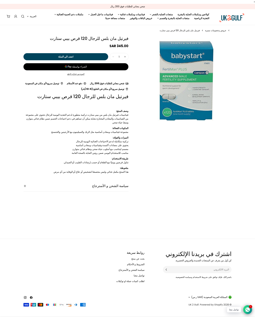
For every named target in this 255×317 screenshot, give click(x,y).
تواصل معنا (139, 275)
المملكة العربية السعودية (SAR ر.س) (209, 297)
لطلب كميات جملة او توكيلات (130, 281)
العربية (33, 16)
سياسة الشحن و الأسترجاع (131, 270)
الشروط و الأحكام (135, 264)
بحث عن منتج (137, 258)
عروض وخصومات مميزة (215, 30)
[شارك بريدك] (166, 269)
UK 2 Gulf (193, 304)
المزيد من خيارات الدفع (76, 74)
